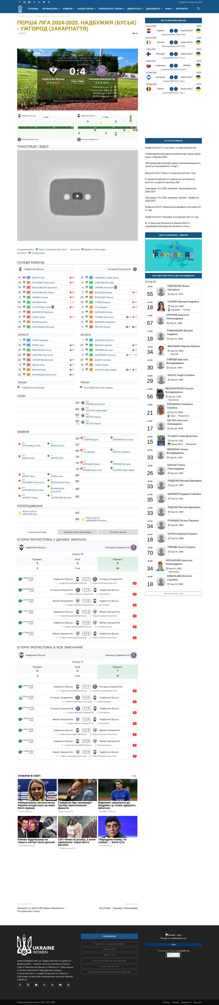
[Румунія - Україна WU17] (173, 89)
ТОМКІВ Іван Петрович (33, 387)
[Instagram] (24, 2)
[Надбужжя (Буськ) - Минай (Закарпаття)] (77, 613)
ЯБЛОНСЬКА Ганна (41, 350)
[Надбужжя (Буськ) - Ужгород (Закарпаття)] (77, 581)
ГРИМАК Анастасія (104, 317)
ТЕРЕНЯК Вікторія (104, 350)
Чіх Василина (38, 253)
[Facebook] (19, 2)
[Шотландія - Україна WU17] (173, 77)
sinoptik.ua (184, 950)
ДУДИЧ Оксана (103, 360)
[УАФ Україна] (109, 944)
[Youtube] (44, 2)
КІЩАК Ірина (39, 317)
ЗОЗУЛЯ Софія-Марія (106, 369)
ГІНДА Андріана (40, 340)
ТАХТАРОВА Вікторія (43, 360)
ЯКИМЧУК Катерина (105, 322)
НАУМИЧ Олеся (40, 297)
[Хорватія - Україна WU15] (173, 30)
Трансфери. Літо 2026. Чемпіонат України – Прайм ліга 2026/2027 (172, 199)
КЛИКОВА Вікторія (104, 282)
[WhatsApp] (48, 40)
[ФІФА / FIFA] (109, 955)
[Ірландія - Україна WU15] (173, 42)
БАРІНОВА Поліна (103, 312)
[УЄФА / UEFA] (109, 950)
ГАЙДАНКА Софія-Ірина (107, 277)
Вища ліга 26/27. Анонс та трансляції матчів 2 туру (170, 173)
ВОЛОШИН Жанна (104, 297)
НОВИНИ (68, 8)
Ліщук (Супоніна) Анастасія (53, 249)
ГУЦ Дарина (101, 307)
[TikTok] (34, 2)
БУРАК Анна (38, 345)
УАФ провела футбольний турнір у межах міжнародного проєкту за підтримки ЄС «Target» (173, 164)
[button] (198, 8)
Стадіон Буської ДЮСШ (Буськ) (68, 60)
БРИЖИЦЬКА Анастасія (44, 374)
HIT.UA (170, 954)
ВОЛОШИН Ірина (103, 292)
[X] (39, 2)
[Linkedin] (54, 40)
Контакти (198, 1002)
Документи (186, 1002)
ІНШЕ (168, 8)
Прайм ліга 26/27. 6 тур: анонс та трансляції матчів (170, 148)
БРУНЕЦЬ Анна (39, 322)
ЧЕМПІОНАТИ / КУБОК (110, 8)
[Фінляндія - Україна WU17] (173, 54)
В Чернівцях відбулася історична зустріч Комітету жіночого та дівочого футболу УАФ (170, 181)
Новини (175, 1002)
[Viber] (41, 40)
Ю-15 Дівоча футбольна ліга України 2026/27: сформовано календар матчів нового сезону (167, 224)
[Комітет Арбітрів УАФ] (109, 966)
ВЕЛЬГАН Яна (39, 369)
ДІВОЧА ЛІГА (134, 8)
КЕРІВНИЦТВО (50, 8)
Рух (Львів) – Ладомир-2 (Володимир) (118, 908)
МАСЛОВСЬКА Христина (44, 287)
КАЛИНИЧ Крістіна (104, 340)
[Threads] (49, 2)
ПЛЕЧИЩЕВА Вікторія (43, 327)
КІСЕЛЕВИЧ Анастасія (43, 282)
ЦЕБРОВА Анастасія (42, 355)
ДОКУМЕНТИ (153, 8)
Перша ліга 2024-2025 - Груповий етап (74, 58)
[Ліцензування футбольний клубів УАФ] (109, 972)
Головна (166, 1002)
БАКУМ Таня (38, 277)
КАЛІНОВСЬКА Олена (43, 292)
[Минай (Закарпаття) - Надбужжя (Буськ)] (77, 602)
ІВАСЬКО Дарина (103, 345)
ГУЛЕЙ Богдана (103, 302)
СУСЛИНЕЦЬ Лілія (41, 307)
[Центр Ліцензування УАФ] (109, 961)
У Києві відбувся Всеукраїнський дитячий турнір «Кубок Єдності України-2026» (173, 155)
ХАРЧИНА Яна (39, 302)
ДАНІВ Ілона (38, 365)
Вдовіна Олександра (95, 249)
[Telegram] (29, 2)
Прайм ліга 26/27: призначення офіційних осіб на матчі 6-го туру (173, 208)
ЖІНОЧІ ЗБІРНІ (86, 8)
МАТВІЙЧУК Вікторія (42, 312)
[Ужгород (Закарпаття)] (102, 74)
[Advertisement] (77, 875)
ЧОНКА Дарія (101, 365)
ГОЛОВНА (33, 8)
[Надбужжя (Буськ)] (53, 74)
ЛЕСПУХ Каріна (102, 327)
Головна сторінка (24, 16)
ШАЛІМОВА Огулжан (105, 355)
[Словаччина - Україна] (173, 65)
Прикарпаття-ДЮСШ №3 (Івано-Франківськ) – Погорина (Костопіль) (41, 910)
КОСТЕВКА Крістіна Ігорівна (98, 387)
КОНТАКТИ (182, 8)
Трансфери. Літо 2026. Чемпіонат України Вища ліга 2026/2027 (170, 190)
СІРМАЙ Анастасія (104, 287)
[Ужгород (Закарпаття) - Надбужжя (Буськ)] (77, 592)
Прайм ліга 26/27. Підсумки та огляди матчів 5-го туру (172, 217)
